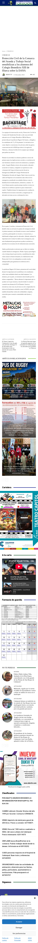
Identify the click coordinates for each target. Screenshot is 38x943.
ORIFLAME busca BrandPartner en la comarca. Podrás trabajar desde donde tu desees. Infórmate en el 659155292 (18, 843)
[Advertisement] (19, 27)
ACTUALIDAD (18, 686)
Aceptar (19, 922)
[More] (30, 329)
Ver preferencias (19, 933)
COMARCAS (10, 51)
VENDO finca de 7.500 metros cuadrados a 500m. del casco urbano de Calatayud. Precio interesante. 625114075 (18, 832)
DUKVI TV (9, 74)
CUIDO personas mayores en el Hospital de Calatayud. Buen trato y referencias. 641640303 (18, 855)
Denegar (19, 928)
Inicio (3, 51)
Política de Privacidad (17, 939)
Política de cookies (5, 939)
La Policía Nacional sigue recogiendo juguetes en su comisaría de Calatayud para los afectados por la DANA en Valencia (28, 345)
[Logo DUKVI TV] (10, 3)
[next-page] (6, 479)
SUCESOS (16, 671)
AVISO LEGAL (30, 939)
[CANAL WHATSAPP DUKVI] (19, 768)
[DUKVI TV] (3, 74)
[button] (35, 898)
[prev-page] (3, 479)
